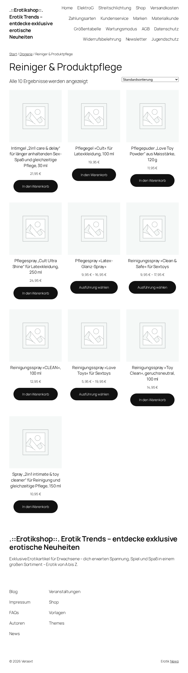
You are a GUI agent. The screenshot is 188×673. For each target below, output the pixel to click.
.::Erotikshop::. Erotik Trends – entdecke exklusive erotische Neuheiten (31, 23)
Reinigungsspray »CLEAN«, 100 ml (35, 370)
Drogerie (26, 54)
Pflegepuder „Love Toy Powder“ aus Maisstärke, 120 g (152, 153)
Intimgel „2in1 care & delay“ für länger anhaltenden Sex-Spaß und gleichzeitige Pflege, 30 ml (35, 156)
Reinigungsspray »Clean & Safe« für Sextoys (152, 263)
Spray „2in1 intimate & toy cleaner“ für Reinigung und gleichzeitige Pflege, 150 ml (35, 479)
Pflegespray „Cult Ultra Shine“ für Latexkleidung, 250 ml (35, 266)
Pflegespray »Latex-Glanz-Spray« (94, 263)
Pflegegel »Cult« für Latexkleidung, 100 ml (94, 151)
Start (13, 54)
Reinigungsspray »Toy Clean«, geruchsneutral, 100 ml (152, 373)
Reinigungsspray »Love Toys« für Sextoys (94, 370)
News (174, 661)
